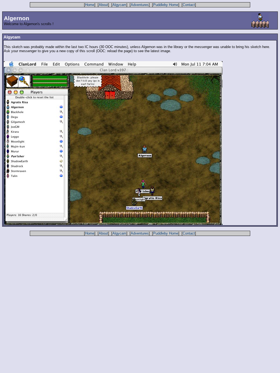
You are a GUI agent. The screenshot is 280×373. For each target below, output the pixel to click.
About (103, 5)
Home (89, 5)
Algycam (119, 5)
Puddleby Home (165, 5)
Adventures (140, 5)
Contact (189, 5)
